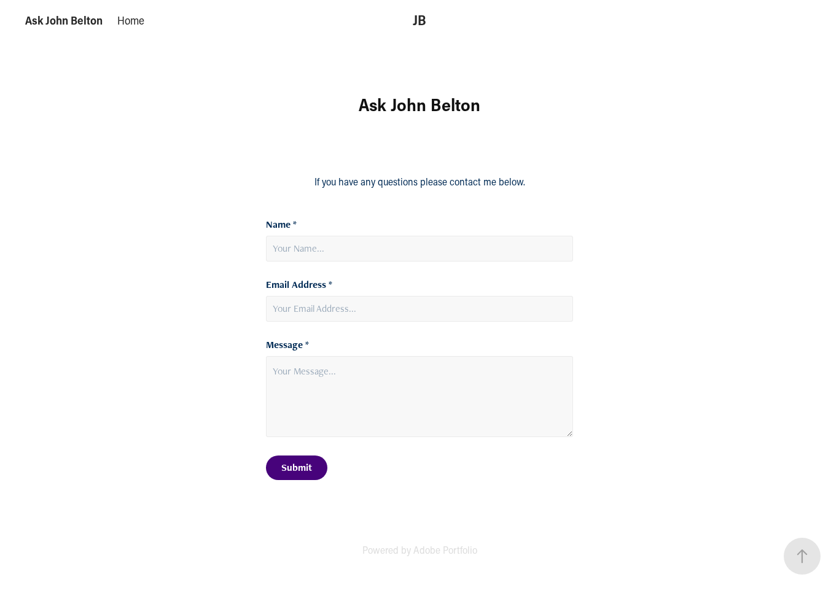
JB (419, 20)
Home (130, 20)
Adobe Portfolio (445, 549)
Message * (287, 345)
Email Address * (299, 285)
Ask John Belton (64, 20)
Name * (281, 225)
